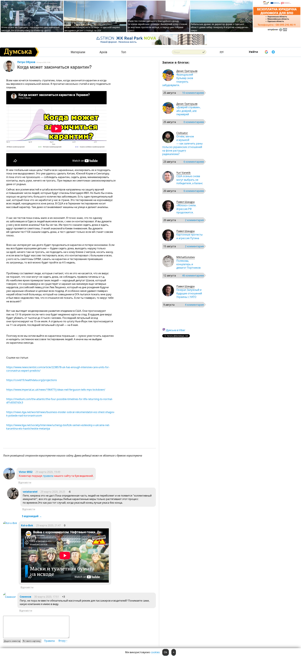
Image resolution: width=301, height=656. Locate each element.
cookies (155, 652)
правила (48, 476)
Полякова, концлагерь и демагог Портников (188, 264)
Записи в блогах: (176, 62)
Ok (165, 652)
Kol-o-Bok (27, 525)
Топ (123, 52)
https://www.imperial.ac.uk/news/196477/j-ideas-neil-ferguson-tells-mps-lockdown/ (55, 389)
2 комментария (194, 220)
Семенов (25, 596)
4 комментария (194, 304)
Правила (49, 641)
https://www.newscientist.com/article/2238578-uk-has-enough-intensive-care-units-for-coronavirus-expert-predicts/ (58, 368)
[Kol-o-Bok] (10, 523)
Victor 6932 (25, 472)
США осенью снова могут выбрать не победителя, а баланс (189, 179)
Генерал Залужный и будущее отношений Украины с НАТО (189, 293)
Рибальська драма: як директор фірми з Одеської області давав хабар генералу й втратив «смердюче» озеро (219, 27)
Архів (103, 52)
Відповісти (24, 482)
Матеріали (78, 52)
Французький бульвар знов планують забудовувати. (177, 80)
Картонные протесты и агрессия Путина (189, 236)
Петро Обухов (26, 62)
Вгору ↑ (62, 640)
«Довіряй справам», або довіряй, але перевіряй (188, 110)
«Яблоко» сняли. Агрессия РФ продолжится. (186, 209)
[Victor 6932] (9, 478)
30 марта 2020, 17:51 (46, 596)
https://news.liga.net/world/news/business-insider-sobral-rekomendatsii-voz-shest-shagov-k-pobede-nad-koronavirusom (60, 413)
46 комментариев (193, 275)
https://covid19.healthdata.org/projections (31, 380)
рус (222, 51)
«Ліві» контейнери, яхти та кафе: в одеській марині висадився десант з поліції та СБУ (92, 29)
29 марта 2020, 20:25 (52, 491)
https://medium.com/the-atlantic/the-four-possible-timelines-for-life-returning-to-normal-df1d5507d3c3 (59, 400)
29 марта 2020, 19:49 (47, 472)
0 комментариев (194, 122)
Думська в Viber (175, 330)
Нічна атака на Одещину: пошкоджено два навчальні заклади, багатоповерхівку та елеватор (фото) (30, 29)
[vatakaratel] (13, 498)
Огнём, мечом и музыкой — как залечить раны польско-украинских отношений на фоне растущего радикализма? (182, 145)
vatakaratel (30, 491)
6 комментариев (194, 161)
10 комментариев (193, 92)
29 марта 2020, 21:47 (48, 525)
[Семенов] (9, 597)
